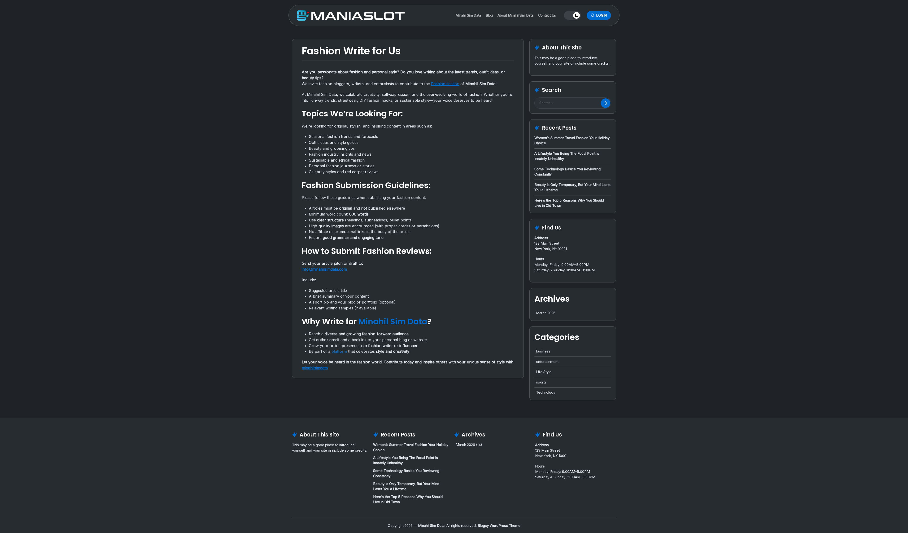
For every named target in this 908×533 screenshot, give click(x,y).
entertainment (547, 361)
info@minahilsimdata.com (324, 269)
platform (339, 351)
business (543, 351)
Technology (545, 392)
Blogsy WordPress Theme (499, 525)
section (445, 83)
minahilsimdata (315, 368)
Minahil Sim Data (392, 321)
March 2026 (545, 313)
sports (541, 382)
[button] (572, 15)
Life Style (543, 372)
